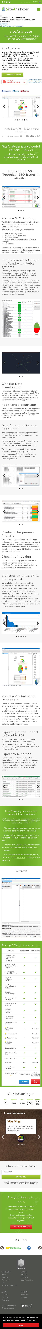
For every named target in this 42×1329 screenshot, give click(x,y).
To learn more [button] (31, 1320)
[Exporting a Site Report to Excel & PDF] (21, 786)
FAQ (16, 1285)
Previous (5, 106)
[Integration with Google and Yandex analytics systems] (21, 336)
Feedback (24, 1295)
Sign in (23, 2)
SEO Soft (24, 1275)
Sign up (28, 2)
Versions (5, 1277)
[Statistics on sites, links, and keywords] (21, 623)
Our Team (5, 1297)
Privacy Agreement (9, 1305)
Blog (3, 1288)
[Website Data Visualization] (21, 363)
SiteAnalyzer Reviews (33, 81)
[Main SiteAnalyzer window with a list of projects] (21, 106)
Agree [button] (21, 1325)
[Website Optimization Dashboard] (21, 685)
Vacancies (5, 1300)
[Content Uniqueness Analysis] (21, 511)
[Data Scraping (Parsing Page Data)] (21, 475)
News (4, 1275)
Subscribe (4, 24)
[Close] (1, 16)
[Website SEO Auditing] (21, 197)
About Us (5, 1295)
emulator (21, 857)
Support (24, 1297)
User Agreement (8, 1308)
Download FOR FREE (13, 75)
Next (37, 106)
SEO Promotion (27, 1280)
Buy (3, 1283)
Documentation (7, 1285)
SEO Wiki (24, 1277)
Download (24, 1082)
